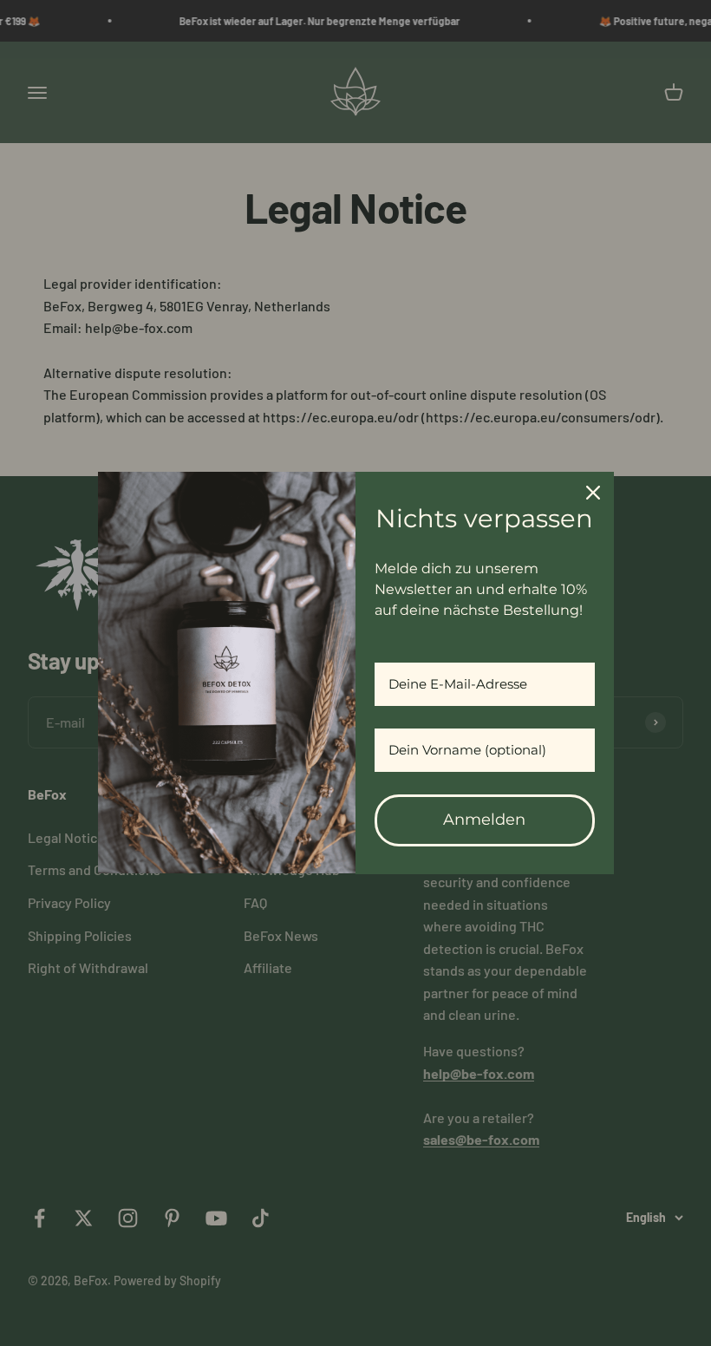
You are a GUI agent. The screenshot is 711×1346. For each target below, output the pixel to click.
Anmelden (484, 819)
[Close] (593, 492)
